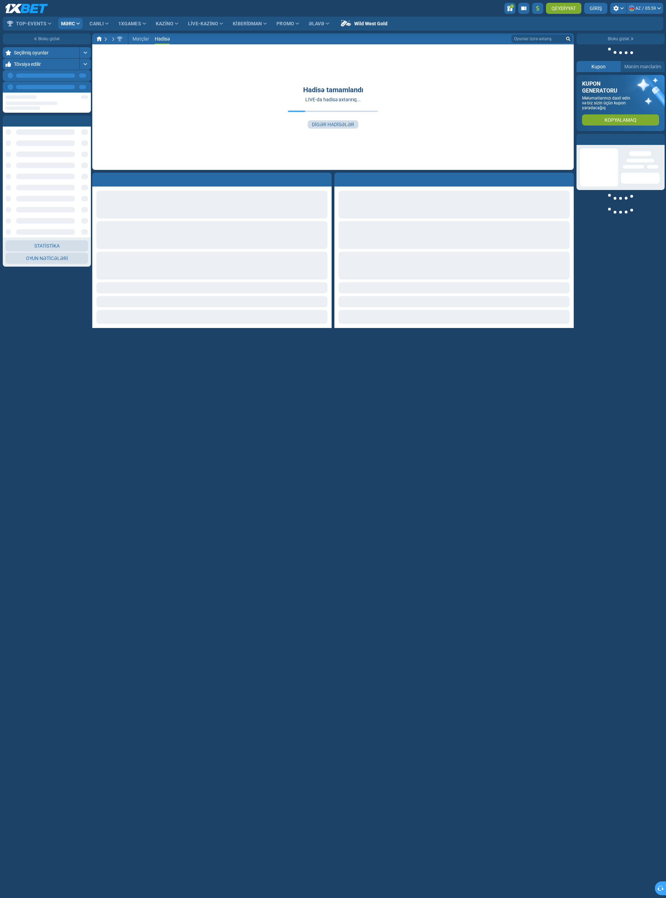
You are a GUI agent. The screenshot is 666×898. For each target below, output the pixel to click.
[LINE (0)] (99, 38)
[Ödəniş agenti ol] (523, 8)
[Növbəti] (85, 87)
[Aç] (85, 52)
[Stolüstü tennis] (112, 38)
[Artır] (537, 8)
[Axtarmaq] (568, 39)
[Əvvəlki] (69, 87)
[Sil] (567, 178)
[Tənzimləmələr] (618, 8)
